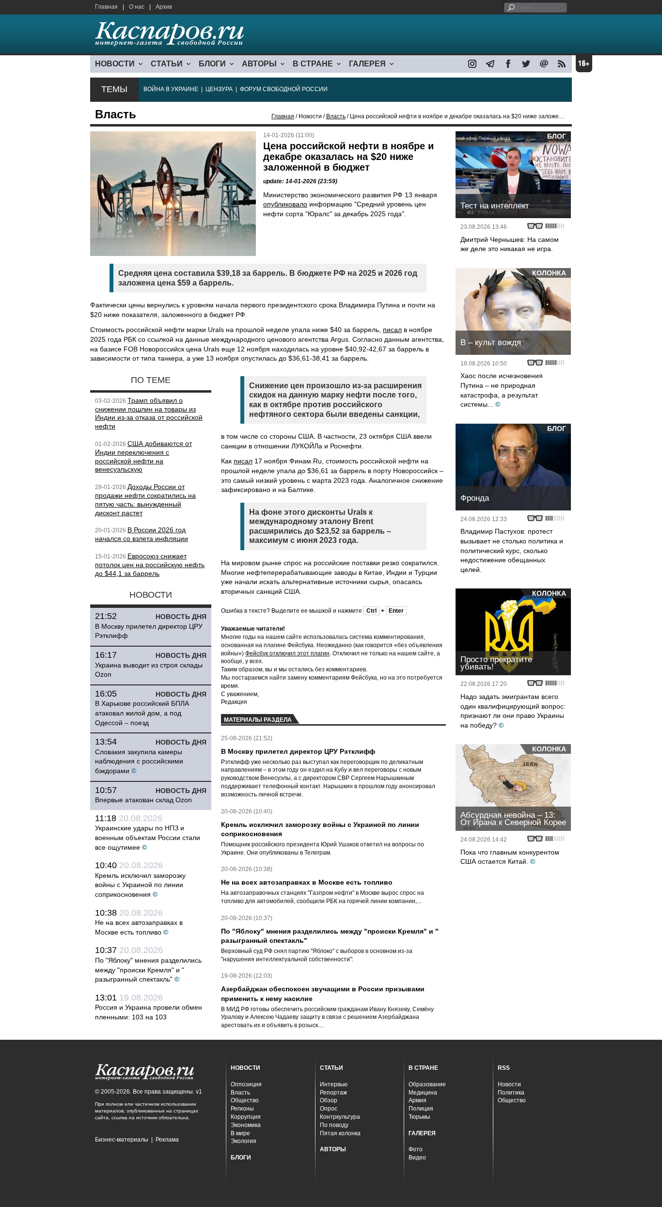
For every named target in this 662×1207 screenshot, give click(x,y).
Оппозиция (246, 1084)
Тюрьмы (419, 1116)
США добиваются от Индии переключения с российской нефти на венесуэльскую (143, 456)
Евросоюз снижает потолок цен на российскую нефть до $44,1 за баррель (150, 564)
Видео (417, 1157)
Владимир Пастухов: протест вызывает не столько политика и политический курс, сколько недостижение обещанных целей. (511, 550)
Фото (416, 1149)
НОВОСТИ (115, 64)
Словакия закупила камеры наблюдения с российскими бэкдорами (139, 761)
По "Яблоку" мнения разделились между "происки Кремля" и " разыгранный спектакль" (148, 969)
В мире (240, 1133)
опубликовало (285, 204)
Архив (164, 6)
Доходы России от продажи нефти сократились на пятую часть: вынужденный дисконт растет (145, 499)
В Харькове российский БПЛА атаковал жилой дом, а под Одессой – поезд (142, 712)
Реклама (167, 1139)
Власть (336, 116)
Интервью (333, 1084)
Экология (243, 1141)
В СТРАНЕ (313, 64)
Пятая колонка (340, 1133)
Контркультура (340, 1116)
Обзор (328, 1100)
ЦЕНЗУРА (219, 89)
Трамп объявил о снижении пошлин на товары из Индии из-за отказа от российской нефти (149, 413)
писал (392, 330)
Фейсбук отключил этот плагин (287, 653)
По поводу (334, 1125)
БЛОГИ (212, 64)
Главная (106, 6)
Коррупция (246, 1116)
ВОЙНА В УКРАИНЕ (170, 89)
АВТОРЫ (259, 64)
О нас (136, 6)
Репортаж (333, 1092)
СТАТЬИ (167, 64)
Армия (417, 1100)
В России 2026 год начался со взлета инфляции (141, 534)
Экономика (246, 1125)
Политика (511, 1092)
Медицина (423, 1092)
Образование (427, 1084)
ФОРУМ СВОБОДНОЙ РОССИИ (284, 89)
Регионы (242, 1108)
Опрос (328, 1108)
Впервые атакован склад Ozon (143, 800)
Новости (509, 1084)
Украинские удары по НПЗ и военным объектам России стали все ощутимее (147, 837)
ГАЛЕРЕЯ (367, 64)
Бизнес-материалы (121, 1139)
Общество (245, 1100)
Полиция (421, 1108)
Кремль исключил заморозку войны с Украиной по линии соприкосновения (140, 885)
